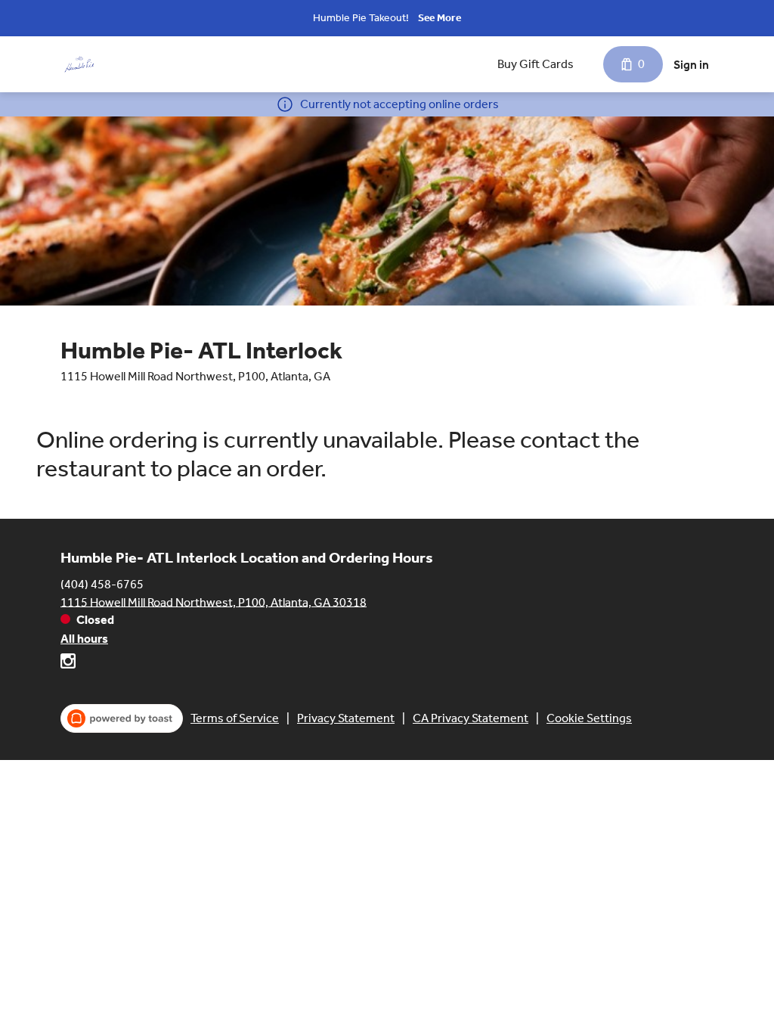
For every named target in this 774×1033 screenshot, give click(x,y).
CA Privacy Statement (470, 718)
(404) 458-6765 (102, 583)
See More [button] (439, 17)
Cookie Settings (589, 718)
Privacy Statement (346, 718)
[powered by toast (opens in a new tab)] (121, 718)
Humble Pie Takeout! (361, 17)
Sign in (691, 64)
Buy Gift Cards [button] (535, 64)
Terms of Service (234, 718)
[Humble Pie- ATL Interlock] (79, 64)
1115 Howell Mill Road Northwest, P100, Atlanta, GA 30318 (213, 601)
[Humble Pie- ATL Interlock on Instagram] (68, 663)
